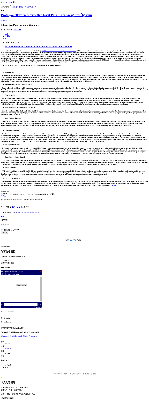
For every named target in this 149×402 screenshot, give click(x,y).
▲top (2, 216)
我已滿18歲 (5, 398)
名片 (6, 38)
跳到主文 (4, 20)
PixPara (3, 196)
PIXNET (59, 374)
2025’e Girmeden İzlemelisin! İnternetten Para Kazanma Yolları (38, 46)
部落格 (7, 36)
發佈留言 (4, 232)
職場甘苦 (17, 30)
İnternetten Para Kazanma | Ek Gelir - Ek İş (27, 212)
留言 (18, 207)
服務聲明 (93, 374)
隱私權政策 (86, 374)
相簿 (6, 34)
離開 (11, 398)
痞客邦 (13, 207)
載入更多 (4, 220)
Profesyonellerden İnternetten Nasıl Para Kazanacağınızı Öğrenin (46, 15)
